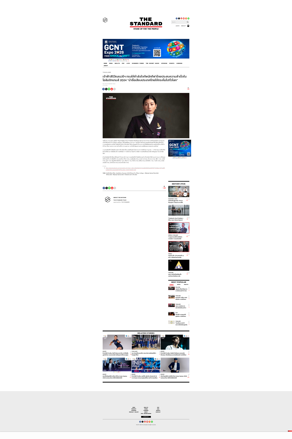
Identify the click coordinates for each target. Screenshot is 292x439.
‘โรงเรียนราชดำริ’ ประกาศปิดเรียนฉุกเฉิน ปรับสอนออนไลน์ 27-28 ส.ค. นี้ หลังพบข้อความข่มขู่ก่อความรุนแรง (181, 323)
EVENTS (171, 63)
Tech (176, 198)
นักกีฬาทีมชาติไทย (111, 173)
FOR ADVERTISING (146, 413)
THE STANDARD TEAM (110, 84)
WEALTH (117, 63)
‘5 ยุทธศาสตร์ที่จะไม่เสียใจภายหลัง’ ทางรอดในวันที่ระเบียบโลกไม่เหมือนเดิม (175, 237)
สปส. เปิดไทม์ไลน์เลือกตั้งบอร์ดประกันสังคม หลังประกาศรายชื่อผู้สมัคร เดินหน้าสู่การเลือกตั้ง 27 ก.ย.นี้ (175, 275)
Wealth (146, 407)
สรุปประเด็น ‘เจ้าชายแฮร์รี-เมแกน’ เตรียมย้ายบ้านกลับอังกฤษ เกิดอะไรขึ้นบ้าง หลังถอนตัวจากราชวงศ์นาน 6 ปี (176, 256)
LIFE (128, 63)
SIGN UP (183, 26)
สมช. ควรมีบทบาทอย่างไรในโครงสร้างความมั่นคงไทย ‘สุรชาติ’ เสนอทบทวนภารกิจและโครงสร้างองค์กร (181, 306)
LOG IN (177, 26)
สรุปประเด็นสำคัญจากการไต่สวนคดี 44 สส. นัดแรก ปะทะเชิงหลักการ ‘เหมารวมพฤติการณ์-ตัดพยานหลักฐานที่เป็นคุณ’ (181, 290)
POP (123, 63)
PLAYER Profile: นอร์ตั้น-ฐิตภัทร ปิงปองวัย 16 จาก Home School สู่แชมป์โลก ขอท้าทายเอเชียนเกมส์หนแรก (144, 377)
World (170, 235)
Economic (171, 198)
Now (158, 408)
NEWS (111, 63)
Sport (104, 351)
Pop (158, 407)
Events (158, 410)
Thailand (107, 72)
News (133, 407)
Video (146, 408)
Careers (146, 410)
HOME (105, 63)
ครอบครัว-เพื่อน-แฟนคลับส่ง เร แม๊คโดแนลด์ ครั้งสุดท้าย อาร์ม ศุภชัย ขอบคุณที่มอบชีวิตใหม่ (181, 298)
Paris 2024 (109, 174)
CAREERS (179, 63)
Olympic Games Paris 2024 (152, 173)
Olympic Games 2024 (118, 174)
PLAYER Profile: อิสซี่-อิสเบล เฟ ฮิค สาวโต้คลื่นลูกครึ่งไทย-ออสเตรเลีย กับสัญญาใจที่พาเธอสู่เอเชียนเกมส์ (115, 354)
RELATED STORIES (146, 333)
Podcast (133, 408)
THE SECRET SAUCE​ (152, 63)
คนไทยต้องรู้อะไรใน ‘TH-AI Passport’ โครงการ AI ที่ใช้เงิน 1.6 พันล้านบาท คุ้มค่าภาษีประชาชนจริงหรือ (176, 201)
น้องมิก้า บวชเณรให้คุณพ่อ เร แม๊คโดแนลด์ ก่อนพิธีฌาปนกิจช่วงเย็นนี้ (181, 315)
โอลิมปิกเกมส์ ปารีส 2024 (131, 174)
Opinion (133, 410)
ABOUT (106, 65)
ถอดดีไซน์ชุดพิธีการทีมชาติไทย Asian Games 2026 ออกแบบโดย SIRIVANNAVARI (115, 377)
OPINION (164, 63)
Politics (178, 287)
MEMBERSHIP (146, 416)
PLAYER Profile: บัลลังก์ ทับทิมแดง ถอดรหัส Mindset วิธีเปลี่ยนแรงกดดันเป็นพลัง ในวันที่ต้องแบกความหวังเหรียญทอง (173, 354)
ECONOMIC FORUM (138, 63)
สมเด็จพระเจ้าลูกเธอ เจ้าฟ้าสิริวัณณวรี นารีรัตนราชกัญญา (130, 173)
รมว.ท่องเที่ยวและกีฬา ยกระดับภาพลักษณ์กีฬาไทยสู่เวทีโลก (144, 354)
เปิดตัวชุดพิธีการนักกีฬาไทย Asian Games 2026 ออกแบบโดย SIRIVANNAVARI (174, 377)
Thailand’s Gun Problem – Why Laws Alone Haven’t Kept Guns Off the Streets (176, 219)
